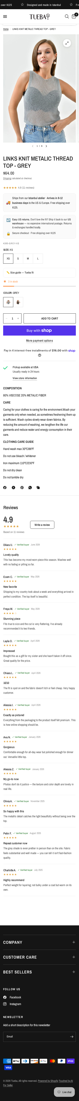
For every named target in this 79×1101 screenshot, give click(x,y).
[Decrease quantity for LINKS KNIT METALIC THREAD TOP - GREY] (6, 318)
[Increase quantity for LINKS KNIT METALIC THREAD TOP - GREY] (18, 318)
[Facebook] (5, 487)
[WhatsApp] (30, 487)
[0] (73, 16)
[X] (14, 487)
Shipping (7, 178)
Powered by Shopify (48, 1081)
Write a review (42, 525)
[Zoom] (67, 43)
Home (5, 29)
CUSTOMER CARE (20, 957)
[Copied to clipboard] (39, 487)
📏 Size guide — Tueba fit (19, 272)
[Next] (46, 146)
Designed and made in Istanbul (39, 4)
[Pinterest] (22, 487)
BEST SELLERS (17, 972)
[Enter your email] (71, 1037)
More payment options (39, 340)
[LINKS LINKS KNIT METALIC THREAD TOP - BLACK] (18, 302)
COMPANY (12, 942)
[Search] (66, 16)
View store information (25, 378)
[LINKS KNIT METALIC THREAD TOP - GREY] (8, 302)
